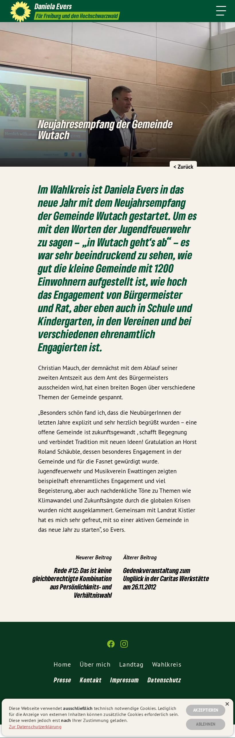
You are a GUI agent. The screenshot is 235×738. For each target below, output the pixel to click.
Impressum (124, 680)
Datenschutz (164, 680)
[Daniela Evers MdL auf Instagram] (124, 646)
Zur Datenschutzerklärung (35, 726)
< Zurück (183, 166)
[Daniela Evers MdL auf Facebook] (110, 646)
